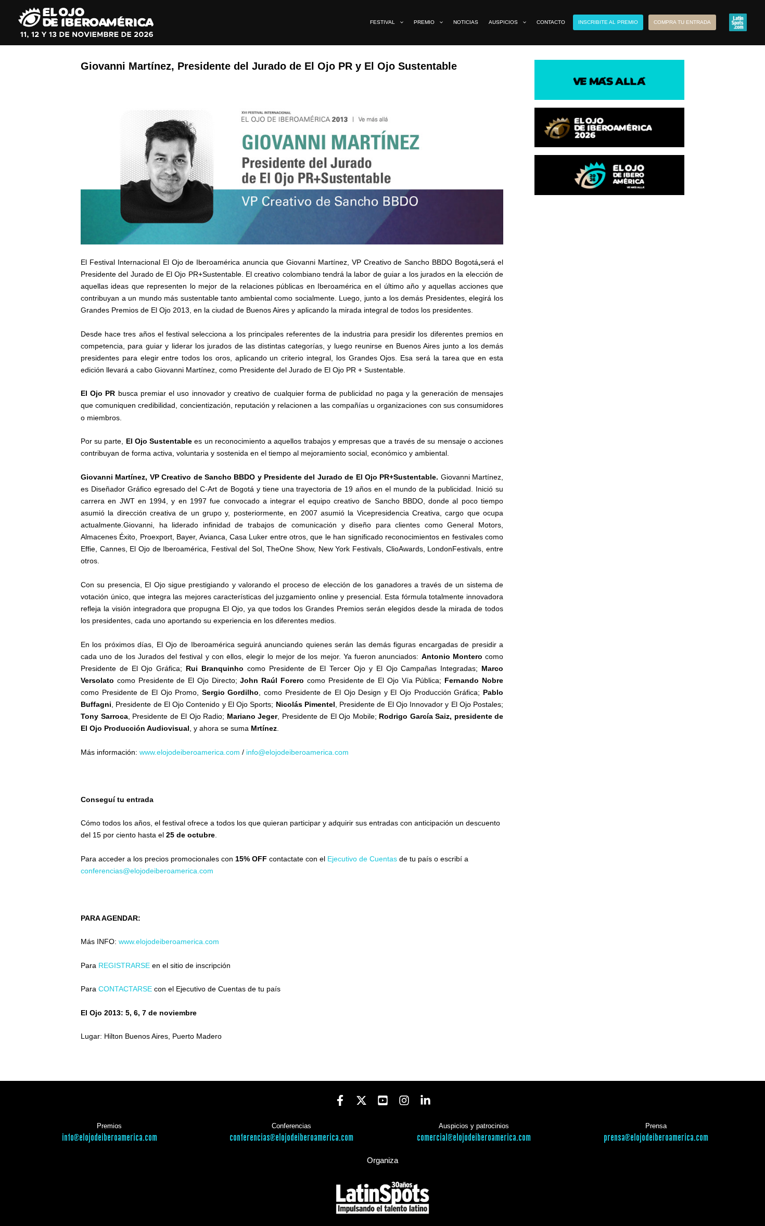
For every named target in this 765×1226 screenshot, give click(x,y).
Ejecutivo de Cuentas (362, 859)
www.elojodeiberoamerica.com (189, 752)
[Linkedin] (425, 1100)
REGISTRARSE (124, 965)
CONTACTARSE (125, 989)
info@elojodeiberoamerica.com (297, 752)
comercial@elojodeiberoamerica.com (474, 1138)
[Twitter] (361, 1100)
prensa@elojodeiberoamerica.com (656, 1138)
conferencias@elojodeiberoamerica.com (147, 871)
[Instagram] (404, 1100)
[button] (399, 22)
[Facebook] (340, 1100)
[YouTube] (382, 1100)
